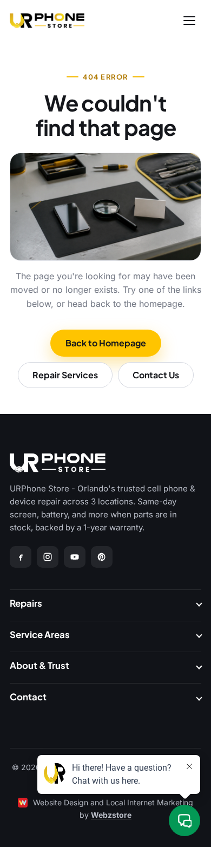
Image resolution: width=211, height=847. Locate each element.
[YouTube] (74, 557)
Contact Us (156, 374)
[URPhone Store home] (47, 20)
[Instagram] (47, 557)
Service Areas (40, 634)
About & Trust (39, 665)
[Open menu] (189, 20)
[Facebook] (20, 557)
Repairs (26, 603)
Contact (28, 696)
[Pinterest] (102, 557)
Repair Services (65, 374)
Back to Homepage (105, 343)
